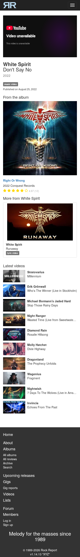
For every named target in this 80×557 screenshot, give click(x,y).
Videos (8, 493)
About (8, 442)
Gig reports (10, 488)
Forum (8, 508)
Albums (9, 448)
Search (7, 467)
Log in (7, 520)
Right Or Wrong (14, 180)
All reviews (10, 459)
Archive (8, 463)
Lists (7, 500)
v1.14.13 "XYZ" (40, 554)
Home (8, 434)
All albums (9, 455)
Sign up (8, 525)
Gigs (7, 481)
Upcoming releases (19, 475)
